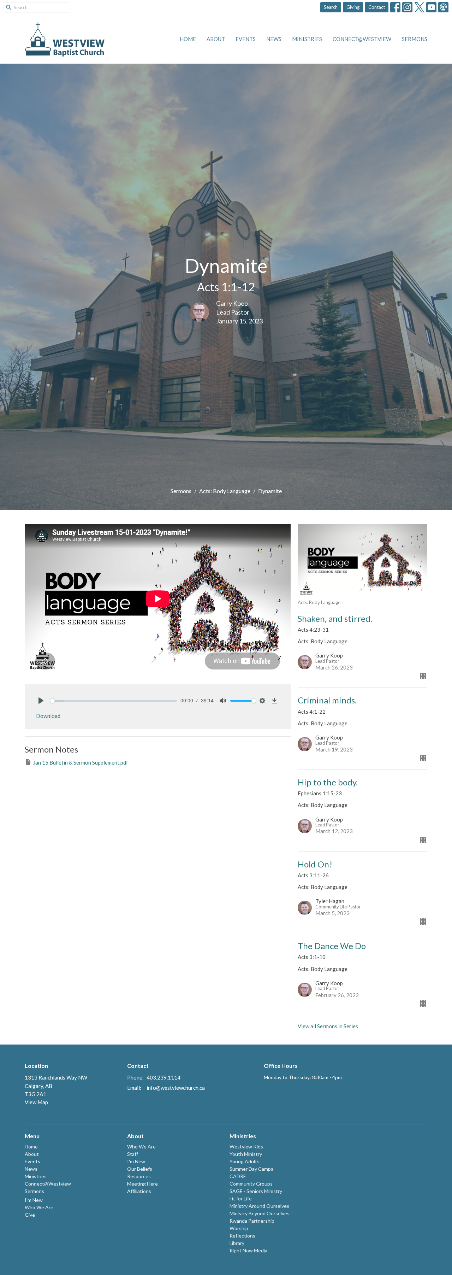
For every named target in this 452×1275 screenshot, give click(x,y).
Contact (376, 7)
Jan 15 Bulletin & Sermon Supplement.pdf (80, 762)
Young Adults (245, 1161)
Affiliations (139, 1191)
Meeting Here (142, 1184)
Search (331, 7)
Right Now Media (248, 1250)
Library (237, 1243)
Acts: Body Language (224, 490)
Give (30, 1215)
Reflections (242, 1236)
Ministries (307, 39)
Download (48, 716)
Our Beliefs (139, 1169)
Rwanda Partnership (252, 1221)
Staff (132, 1154)
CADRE (238, 1176)
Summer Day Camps (251, 1169)
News (273, 39)
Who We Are (39, 1207)
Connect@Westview (362, 39)
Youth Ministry (246, 1154)
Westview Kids (246, 1147)
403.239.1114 (163, 1077)
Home (188, 39)
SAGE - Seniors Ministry (256, 1191)
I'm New (34, 1200)
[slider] (113, 700)
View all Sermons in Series (328, 1026)
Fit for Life (241, 1198)
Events (246, 39)
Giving (352, 7)
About (216, 39)
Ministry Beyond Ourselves (260, 1213)
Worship (239, 1228)
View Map (36, 1102)
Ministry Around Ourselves (259, 1206)
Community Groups (251, 1184)
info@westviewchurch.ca (176, 1087)
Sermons (414, 39)
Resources (139, 1176)
